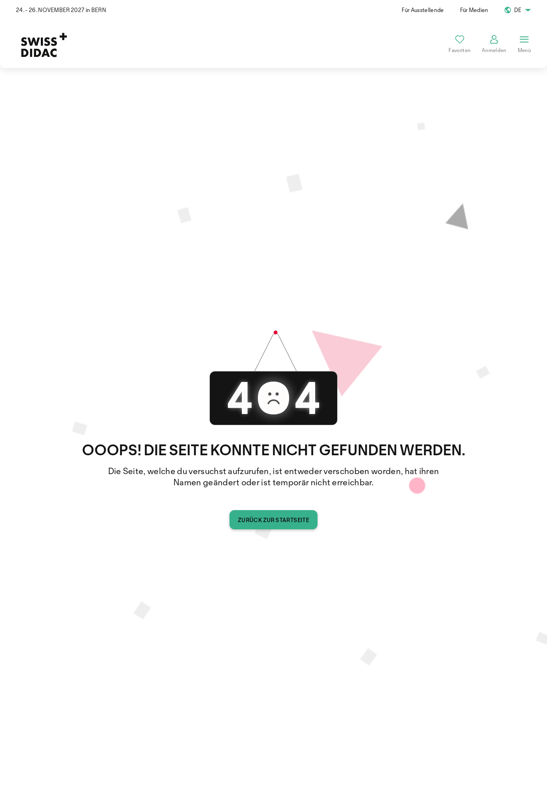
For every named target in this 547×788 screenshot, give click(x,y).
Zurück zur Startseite (273, 520)
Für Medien (474, 9)
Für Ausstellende (423, 9)
